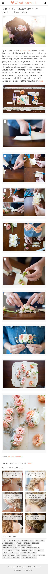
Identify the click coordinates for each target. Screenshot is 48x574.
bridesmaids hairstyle (11, 548)
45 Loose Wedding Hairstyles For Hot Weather (12, 496)
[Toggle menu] (3, 3)
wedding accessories (10, 557)
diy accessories (33, 548)
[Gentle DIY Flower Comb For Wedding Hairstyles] (24, 44)
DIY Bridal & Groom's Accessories (20, 540)
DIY (3, 540)
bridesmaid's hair (24, 545)
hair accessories (23, 555)
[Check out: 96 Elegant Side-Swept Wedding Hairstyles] (35, 481)
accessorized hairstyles (11, 543)
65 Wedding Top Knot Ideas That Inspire (35, 517)
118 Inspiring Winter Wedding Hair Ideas (35, 496)
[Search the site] (45, 3)
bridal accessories (31, 543)
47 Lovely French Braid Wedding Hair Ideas (12, 475)
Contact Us (17, 570)
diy (23, 548)
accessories (25, 50)
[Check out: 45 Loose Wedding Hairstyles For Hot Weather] (12, 502)
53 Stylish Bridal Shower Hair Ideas (12, 517)
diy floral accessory (10, 550)
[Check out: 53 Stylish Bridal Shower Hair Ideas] (12, 523)
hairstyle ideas (39, 555)
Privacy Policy (28, 570)
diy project (39, 550)
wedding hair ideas (29, 557)
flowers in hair (8, 555)
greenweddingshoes (15, 457)
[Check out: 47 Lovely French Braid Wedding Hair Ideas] (12, 481)
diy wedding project (10, 553)
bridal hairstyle (8, 545)
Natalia (30, 463)
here (41, 81)
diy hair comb (27, 550)
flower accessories (29, 553)
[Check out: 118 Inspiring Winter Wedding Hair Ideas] (35, 502)
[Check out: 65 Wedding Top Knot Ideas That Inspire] (35, 523)
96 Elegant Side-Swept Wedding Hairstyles (35, 475)
